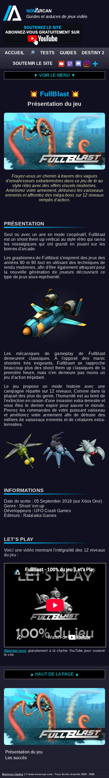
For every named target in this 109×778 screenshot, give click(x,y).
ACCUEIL (14, 53)
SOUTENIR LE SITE (33, 63)
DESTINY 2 (93, 53)
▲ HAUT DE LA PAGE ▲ (54, 674)
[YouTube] (61, 63)
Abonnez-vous (15, 651)
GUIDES (68, 53)
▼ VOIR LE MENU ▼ (54, 75)
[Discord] (78, 63)
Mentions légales (12, 774)
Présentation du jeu (24, 752)
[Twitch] (70, 63)
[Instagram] (86, 63)
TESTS (47, 53)
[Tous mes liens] (95, 63)
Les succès (16, 758)
